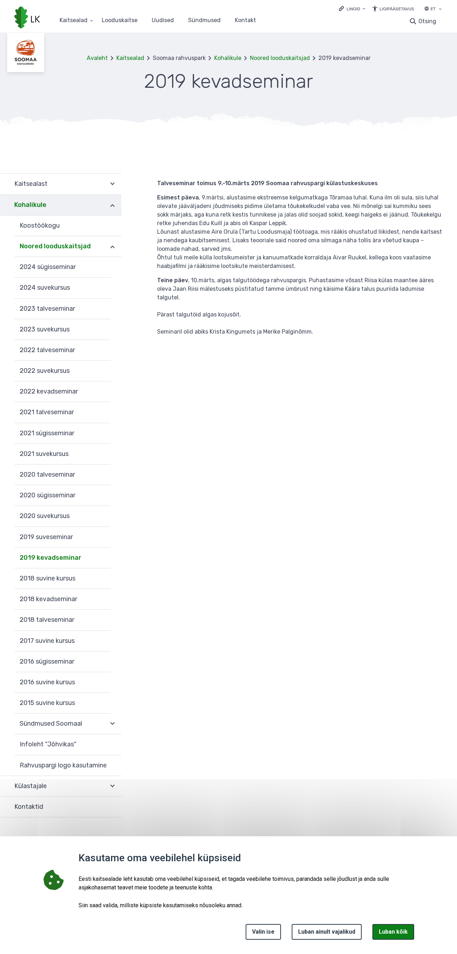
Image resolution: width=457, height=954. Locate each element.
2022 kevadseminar (49, 391)
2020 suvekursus (45, 516)
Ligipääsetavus (397, 8)
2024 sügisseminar (48, 267)
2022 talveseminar (47, 350)
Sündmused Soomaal (51, 723)
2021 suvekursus (44, 454)
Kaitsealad (73, 20)
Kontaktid (28, 807)
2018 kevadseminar (48, 599)
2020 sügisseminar (47, 495)
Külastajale (30, 786)
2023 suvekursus (45, 329)
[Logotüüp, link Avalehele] (27, 18)
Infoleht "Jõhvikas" (48, 744)
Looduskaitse (119, 20)
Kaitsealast (30, 184)
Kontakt (245, 20)
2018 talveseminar (47, 620)
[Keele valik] (440, 9)
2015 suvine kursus (47, 703)
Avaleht (97, 58)
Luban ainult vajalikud (326, 931)
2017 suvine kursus (47, 641)
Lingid (353, 8)
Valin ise (263, 931)
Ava (112, 183)
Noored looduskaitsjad (280, 58)
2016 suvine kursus (47, 682)
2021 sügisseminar (47, 433)
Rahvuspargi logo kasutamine (63, 765)
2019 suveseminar (46, 537)
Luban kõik (393, 931)
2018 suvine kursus (47, 578)
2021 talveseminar (47, 412)
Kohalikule (227, 58)
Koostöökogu (40, 225)
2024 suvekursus (45, 287)
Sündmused (204, 20)
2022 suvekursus (45, 371)
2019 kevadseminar (50, 558)
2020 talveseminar (47, 474)
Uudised (163, 20)
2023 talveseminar (47, 309)
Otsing (427, 21)
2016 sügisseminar (47, 661)
